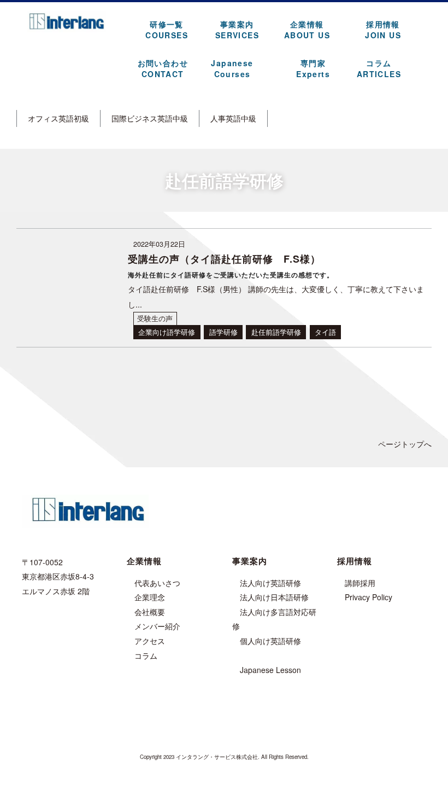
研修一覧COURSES (166, 29)
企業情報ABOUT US (307, 29)
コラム (145, 655)
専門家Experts (313, 68)
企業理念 (149, 597)
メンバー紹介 (157, 626)
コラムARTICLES (379, 68)
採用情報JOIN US (383, 29)
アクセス (149, 640)
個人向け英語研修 (270, 640)
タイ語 (325, 332)
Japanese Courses (232, 68)
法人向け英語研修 (270, 582)
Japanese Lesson (270, 669)
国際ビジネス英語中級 (149, 118)
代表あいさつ (157, 582)
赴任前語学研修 (276, 332)
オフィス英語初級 (58, 118)
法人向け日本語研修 (274, 597)
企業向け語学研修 (166, 332)
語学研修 (223, 332)
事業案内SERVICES (237, 29)
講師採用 (360, 582)
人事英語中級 (233, 118)
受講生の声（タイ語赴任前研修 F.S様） (224, 259)
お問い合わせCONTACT (163, 68)
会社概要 (149, 611)
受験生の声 (155, 318)
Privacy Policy (368, 597)
